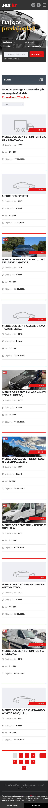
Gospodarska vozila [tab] (33, 46)
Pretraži (38, 54)
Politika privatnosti (29, 785)
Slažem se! (36, 806)
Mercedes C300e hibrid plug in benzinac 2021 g (23, 460)
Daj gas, (18, 25)
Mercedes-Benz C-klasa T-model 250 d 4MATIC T (23, 261)
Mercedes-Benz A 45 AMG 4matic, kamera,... (23, 327)
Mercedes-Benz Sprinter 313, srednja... (23, 652)
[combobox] (13, 104)
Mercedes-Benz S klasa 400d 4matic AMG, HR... (23, 712)
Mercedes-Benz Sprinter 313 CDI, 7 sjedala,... (24, 138)
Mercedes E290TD (15, 196)
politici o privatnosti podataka (26, 800)
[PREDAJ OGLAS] (33, 5)
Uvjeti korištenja (24, 788)
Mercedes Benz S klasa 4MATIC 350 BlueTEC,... (24, 394)
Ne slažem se (12, 806)
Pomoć (41, 785)
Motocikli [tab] (6, 46)
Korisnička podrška (12, 785)
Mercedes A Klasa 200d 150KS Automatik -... (23, 586)
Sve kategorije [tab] (9, 42)
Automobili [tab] (29, 42)
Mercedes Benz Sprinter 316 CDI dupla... (24, 527)
